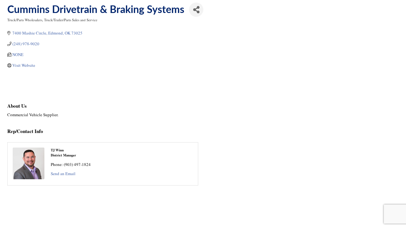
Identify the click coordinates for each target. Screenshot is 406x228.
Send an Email (63, 173)
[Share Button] (196, 10)
